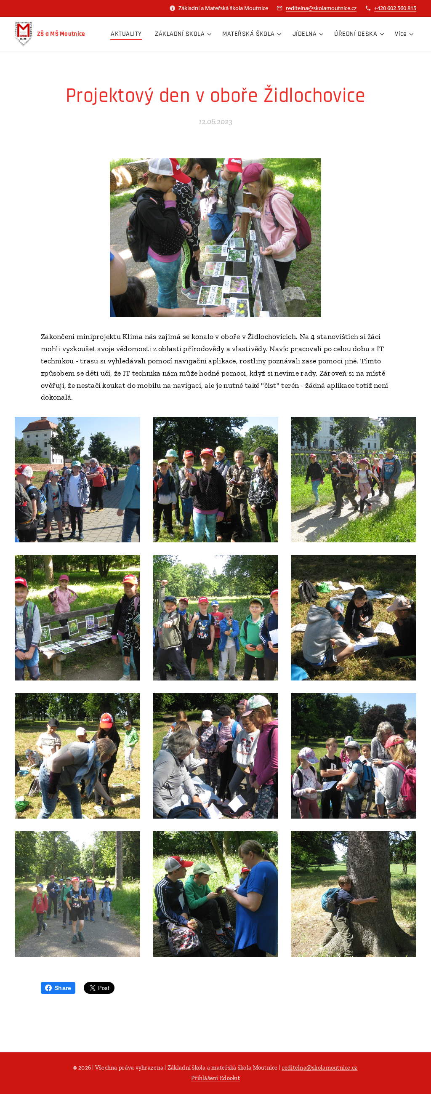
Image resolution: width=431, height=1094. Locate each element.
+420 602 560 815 (395, 8)
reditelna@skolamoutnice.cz (321, 8)
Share (62, 988)
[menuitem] (128, 34)
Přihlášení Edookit (215, 1078)
